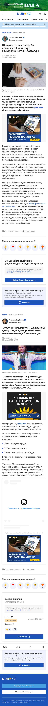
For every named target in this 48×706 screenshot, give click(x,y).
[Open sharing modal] (30, 647)
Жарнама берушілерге (24, 692)
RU (40, 14)
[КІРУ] (44, 14)
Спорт (4, 315)
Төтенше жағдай (37, 19)
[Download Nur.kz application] (24, 5)
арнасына (38, 107)
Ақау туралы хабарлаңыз (24, 686)
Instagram (25, 302)
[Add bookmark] (43, 647)
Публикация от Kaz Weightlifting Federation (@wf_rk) (24, 533)
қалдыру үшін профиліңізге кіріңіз (19, 272)
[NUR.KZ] (24, 13)
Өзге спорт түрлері (16, 315)
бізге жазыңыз (28, 231)
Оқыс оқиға (7, 19)
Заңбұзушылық (23, 19)
